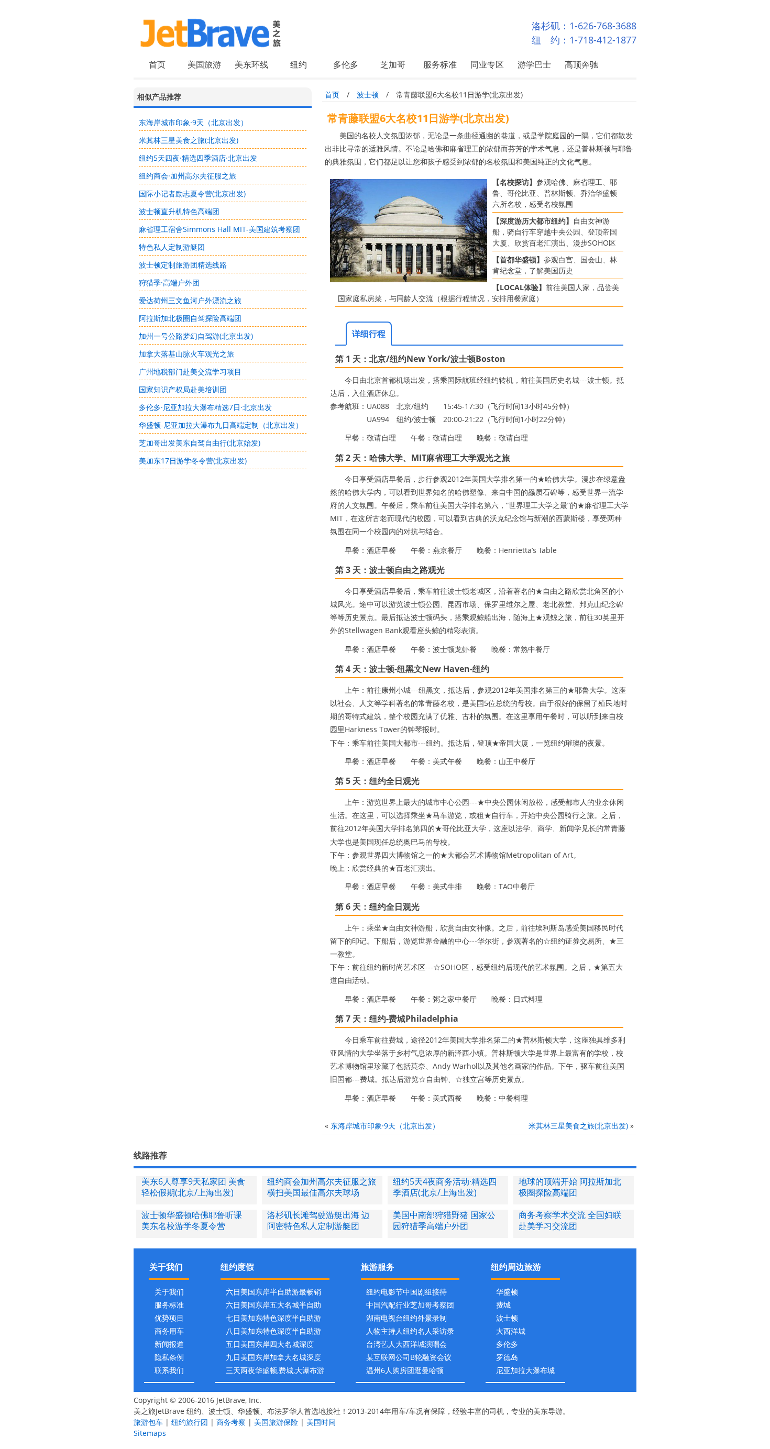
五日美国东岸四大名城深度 (270, 1344)
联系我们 (169, 1370)
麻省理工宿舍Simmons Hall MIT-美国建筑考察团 (219, 229)
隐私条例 (169, 1357)
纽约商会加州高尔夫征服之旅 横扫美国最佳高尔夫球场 (321, 1187)
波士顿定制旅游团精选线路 (183, 265)
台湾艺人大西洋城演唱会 (406, 1344)
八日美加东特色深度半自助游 (273, 1331)
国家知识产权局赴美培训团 (183, 389)
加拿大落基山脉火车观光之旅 (186, 354)
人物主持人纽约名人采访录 (410, 1331)
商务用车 (169, 1331)
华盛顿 (507, 1292)
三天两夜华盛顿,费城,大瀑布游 (275, 1370)
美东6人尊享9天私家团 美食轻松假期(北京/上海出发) (193, 1187)
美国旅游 (204, 64)
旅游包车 (148, 1422)
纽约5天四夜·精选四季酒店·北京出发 (198, 158)
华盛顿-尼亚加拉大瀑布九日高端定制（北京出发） (221, 425)
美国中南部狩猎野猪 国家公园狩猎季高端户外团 (444, 1220)
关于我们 (169, 1292)
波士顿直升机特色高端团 (179, 211)
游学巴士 (534, 64)
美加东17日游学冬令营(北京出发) (193, 461)
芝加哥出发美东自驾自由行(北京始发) (199, 443)
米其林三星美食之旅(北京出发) (188, 140)
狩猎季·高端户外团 (169, 282)
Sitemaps (150, 1433)
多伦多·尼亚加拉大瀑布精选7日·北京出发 (205, 407)
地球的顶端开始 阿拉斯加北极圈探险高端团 (570, 1187)
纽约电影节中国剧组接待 (406, 1292)
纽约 (298, 64)
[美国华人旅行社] (244, 33)
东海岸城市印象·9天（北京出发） (193, 122)
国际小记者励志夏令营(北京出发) (192, 193)
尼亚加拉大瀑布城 (525, 1370)
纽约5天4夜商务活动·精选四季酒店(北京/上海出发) (445, 1187)
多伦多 (345, 64)
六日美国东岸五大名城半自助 (273, 1305)
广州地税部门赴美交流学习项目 (190, 372)
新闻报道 (169, 1344)
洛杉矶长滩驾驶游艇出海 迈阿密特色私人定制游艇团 (318, 1220)
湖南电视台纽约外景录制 (406, 1318)
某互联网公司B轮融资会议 (409, 1357)
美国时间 (321, 1422)
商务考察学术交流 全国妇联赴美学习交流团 (570, 1220)
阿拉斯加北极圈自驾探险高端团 (190, 318)
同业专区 (487, 64)
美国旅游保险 (276, 1422)
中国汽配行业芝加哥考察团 (410, 1305)
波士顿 (368, 94)
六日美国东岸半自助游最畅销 (273, 1292)
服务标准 (440, 64)
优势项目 (169, 1318)
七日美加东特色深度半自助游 (273, 1318)
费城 (503, 1305)
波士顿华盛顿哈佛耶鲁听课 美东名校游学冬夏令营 (191, 1220)
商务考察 (231, 1422)
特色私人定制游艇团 (172, 247)
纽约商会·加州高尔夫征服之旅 (187, 176)
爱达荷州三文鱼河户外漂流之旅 (190, 300)
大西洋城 (510, 1331)
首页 (157, 64)
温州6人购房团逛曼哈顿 (405, 1370)
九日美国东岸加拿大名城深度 (273, 1357)
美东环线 (251, 64)
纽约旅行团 (189, 1422)
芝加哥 (392, 64)
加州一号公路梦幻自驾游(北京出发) (196, 336)
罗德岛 (507, 1357)
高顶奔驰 (581, 64)
